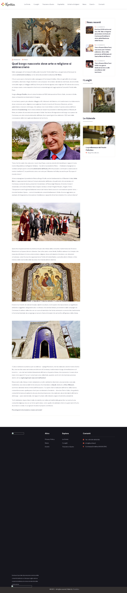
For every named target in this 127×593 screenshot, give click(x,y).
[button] (113, 143)
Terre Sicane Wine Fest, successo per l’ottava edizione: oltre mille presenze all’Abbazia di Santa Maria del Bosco (103, 51)
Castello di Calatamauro (98, 107)
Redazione (17, 60)
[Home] (8, 4)
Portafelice (76, 589)
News (26, 60)
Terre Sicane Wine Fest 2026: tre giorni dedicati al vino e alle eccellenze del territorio (103, 67)
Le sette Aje (90, 147)
